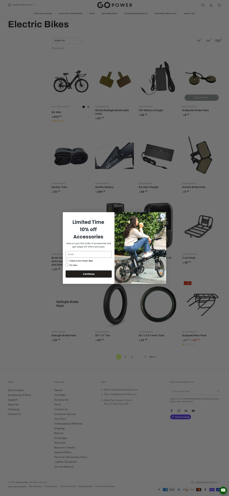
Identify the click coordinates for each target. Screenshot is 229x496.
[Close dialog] (162, 215)
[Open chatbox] (223, 490)
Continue (88, 274)
